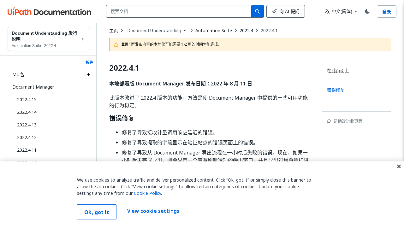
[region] (202, 194)
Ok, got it (96, 212)
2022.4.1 (269, 30)
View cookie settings (153, 211)
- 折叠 (88, 63)
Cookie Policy (147, 193)
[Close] (399, 166)
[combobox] (180, 11)
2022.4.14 (27, 112)
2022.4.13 (27, 124)
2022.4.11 (27, 150)
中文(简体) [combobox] (338, 11)
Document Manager (33, 87)
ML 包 (18, 74)
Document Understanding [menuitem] (154, 30)
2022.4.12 (27, 137)
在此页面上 (338, 70)
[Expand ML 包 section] (88, 74)
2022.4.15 (27, 99)
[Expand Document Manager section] (88, 87)
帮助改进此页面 (348, 121)
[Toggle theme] (367, 11)
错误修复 (121, 118)
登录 (386, 11)
